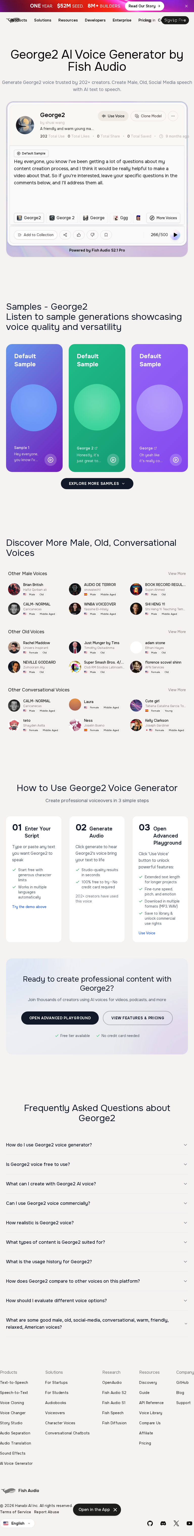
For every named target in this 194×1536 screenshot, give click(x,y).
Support (183, 1403)
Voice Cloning (12, 1403)
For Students (56, 1392)
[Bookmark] (106, 234)
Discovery (148, 1382)
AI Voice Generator (16, 1463)
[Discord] (163, 1523)
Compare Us (150, 1423)
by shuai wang (52, 122)
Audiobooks (55, 1403)
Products (18, 20)
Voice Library (150, 1413)
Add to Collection (39, 235)
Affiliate (146, 1433)
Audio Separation (15, 1433)
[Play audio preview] (50, 460)
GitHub (182, 1382)
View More (177, 573)
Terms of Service (15, 1512)
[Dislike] (92, 234)
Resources (68, 20)
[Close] (186, 6)
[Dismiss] (115, 1509)
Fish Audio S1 (114, 1403)
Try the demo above (29, 907)
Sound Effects (13, 1453)
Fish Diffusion (114, 1423)
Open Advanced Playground (60, 1018)
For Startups (56, 1382)
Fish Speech (113, 1413)
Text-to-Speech (14, 1382)
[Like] (79, 234)
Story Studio (11, 1423)
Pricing (144, 20)
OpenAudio (112, 1382)
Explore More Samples (94, 483)
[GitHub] (150, 1523)
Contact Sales (171, 20)
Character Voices (60, 1423)
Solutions (42, 20)
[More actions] (173, 116)
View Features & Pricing (137, 1018)
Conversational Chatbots (67, 1433)
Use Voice (116, 116)
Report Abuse (46, 1512)
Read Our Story (142, 6)
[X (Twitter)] (176, 1523)
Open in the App (94, 1509)
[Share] (65, 234)
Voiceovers (55, 1413)
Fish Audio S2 (114, 1392)
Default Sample (33, 153)
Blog (180, 1392)
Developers (95, 20)
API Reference (151, 1403)
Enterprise (122, 20)
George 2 (85, 448)
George (146, 448)
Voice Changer (13, 1413)
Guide (144, 1392)
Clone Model (151, 116)
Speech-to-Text (14, 1392)
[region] (77, 218)
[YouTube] (189, 1523)
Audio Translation (15, 1443)
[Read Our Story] (97, 6)
